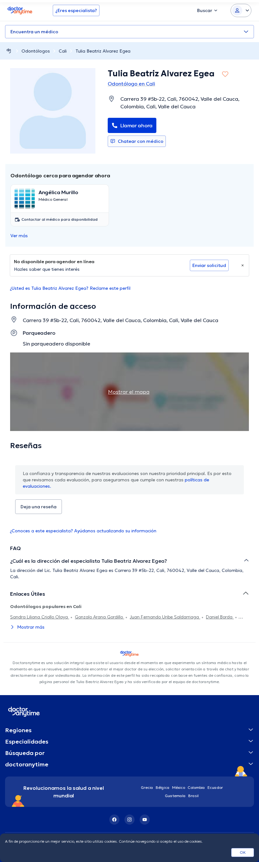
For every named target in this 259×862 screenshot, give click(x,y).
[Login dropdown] (241, 10)
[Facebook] (114, 819)
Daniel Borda (220, 617)
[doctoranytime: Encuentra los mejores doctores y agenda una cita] (9, 50)
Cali (63, 51)
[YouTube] (145, 819)
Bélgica (163, 787)
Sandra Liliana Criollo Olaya (39, 617)
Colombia (196, 787)
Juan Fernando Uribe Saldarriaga (165, 617)
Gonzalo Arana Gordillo (99, 617)
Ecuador (215, 787)
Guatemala (175, 795)
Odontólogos (35, 51)
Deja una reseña (39, 507)
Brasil (193, 795)
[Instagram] (129, 819)
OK (243, 852)
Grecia (147, 787)
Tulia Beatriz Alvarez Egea (102, 51)
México (178, 787)
